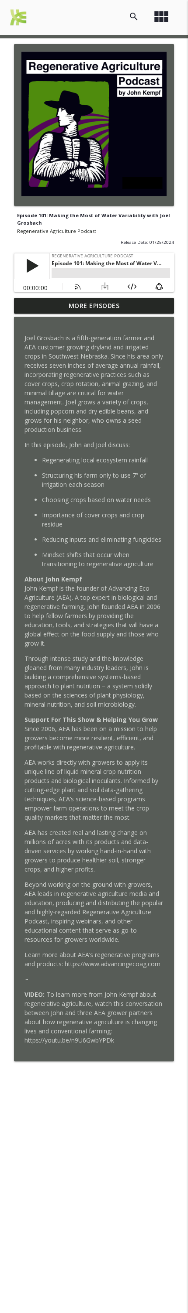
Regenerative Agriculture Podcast (56, 231)
